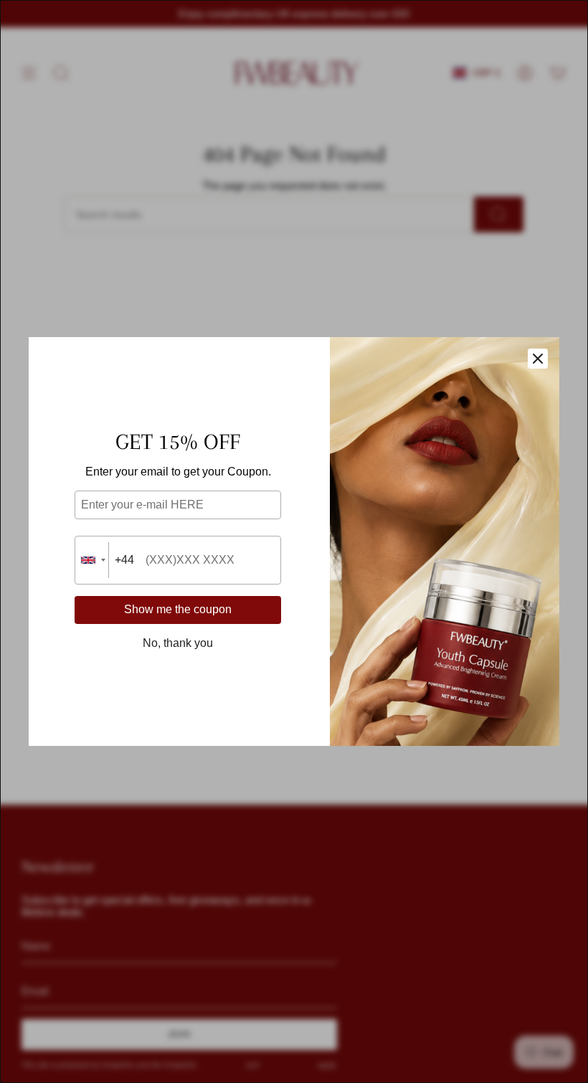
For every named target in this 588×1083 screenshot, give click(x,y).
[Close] (538, 359)
